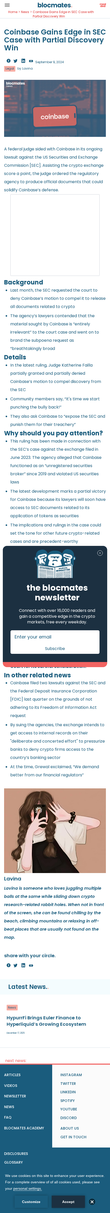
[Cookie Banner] (55, 1190)
